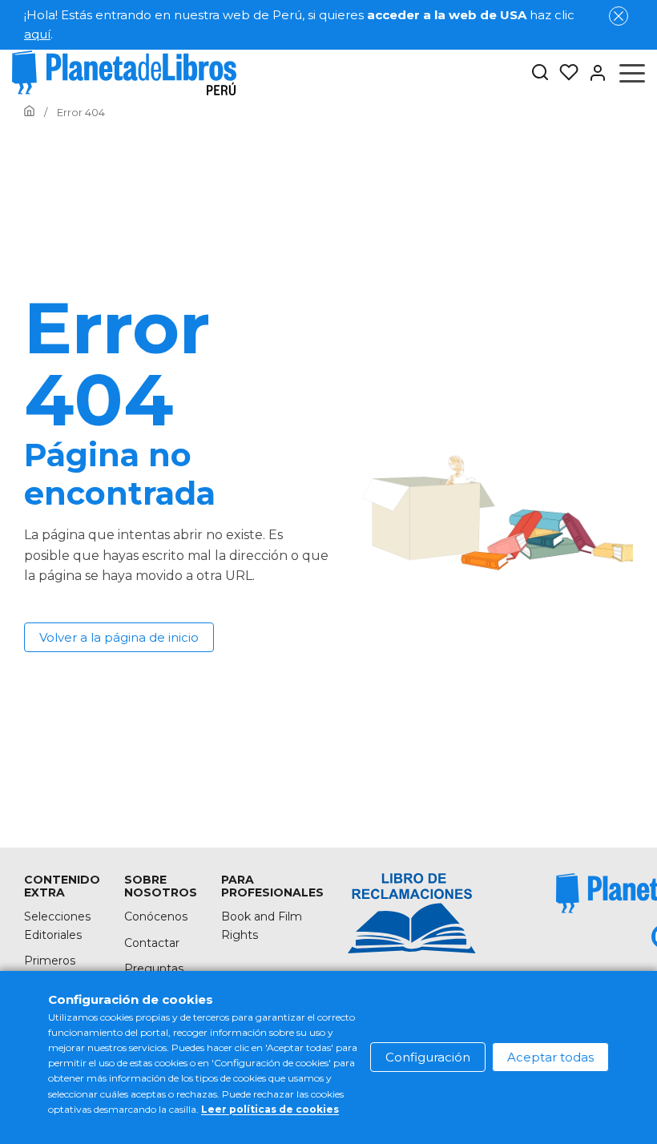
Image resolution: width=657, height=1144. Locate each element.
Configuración (427, 1057)
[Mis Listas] (564, 73)
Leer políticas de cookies (270, 1109)
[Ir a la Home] (29, 112)
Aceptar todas (550, 1057)
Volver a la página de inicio (119, 637)
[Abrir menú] (632, 72)
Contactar (151, 943)
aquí (37, 34)
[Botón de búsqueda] (540, 73)
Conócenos (155, 916)
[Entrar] (592, 73)
